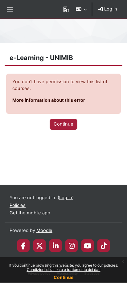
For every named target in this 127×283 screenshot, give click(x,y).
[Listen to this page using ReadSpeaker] (66, 9)
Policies (18, 205)
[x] (39, 245)
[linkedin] (56, 245)
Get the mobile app (30, 213)
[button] (81, 9)
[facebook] (23, 245)
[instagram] (72, 245)
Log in (110, 9)
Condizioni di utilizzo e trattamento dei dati (63, 269)
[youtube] (88, 245)
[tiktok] (104, 245)
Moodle (44, 230)
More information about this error (48, 100)
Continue (63, 277)
